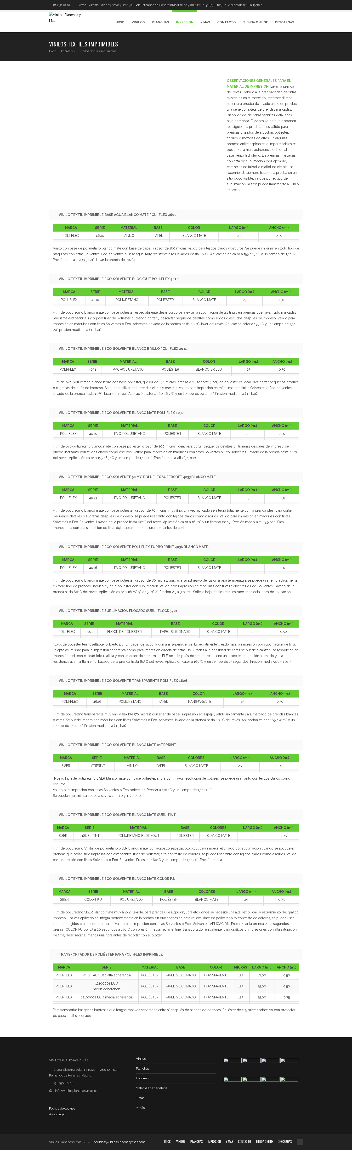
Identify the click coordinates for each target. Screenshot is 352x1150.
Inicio (119, 22)
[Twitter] (287, 5)
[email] (300, 5)
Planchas (160, 22)
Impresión (68, 51)
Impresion (184, 22)
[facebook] (294, 5)
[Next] (299, 46)
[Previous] (290, 46)
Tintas (140, 1098)
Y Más (205, 22)
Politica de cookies (62, 1108)
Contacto (226, 22)
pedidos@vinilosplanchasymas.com (119, 1142)
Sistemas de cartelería (151, 1088)
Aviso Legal (57, 1114)
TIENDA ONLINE (255, 22)
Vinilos (138, 22)
